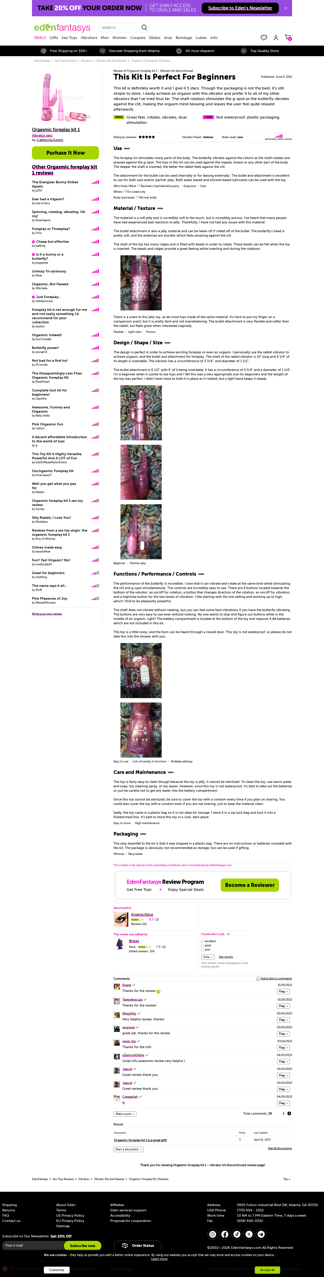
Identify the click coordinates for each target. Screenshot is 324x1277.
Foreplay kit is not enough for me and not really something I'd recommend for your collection (59, 316)
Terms (61, 1210)
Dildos (154, 37)
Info (214, 37)
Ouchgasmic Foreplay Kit (53, 471)
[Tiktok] (236, 1234)
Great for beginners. (48, 573)
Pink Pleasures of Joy (49, 599)
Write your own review (47, 613)
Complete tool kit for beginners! (49, 392)
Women (119, 37)
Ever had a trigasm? (48, 199)
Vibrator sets (42, 135)
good (208, 945)
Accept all (267, 1270)
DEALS (40, 37)
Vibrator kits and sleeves (111, 60)
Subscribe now (82, 1246)
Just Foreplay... (48, 297)
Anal (168, 37)
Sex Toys (69, 37)
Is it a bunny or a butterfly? (47, 256)
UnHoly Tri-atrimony (49, 271)
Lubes (201, 37)
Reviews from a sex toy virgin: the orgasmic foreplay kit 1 (59, 532)
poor (207, 949)
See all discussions (280, 1148)
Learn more (159, 1259)
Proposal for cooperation (130, 1221)
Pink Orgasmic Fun (47, 424)
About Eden (66, 1205)
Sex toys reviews (65, 60)
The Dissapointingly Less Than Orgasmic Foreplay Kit (57, 375)
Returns (8, 1210)
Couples (137, 37)
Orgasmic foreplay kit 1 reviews (151, 60)
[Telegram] (261, 1234)
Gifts (54, 37)
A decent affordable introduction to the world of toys (59, 439)
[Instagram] (212, 1234)
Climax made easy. (47, 547)
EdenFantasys (42, 60)
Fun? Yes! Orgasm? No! (51, 560)
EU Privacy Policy (70, 1221)
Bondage (184, 37)
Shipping (9, 1205)
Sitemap (63, 1226)
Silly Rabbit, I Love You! (51, 518)
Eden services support (128, 1210)
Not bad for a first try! (50, 361)
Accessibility (120, 1216)
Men (105, 37)
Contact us (11, 1221)
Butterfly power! (45, 348)
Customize (56, 1270)
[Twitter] (249, 1234)
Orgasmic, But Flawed (50, 284)
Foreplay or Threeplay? (51, 229)
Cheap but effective (52, 242)
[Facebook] (224, 1234)
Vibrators (89, 37)
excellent (210, 941)
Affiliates (117, 1205)
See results (226, 956)
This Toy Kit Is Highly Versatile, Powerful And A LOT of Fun (57, 456)
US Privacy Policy (70, 1216)
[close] (285, 8)
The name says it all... (49, 586)
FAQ (5, 1216)
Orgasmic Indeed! (47, 335)
